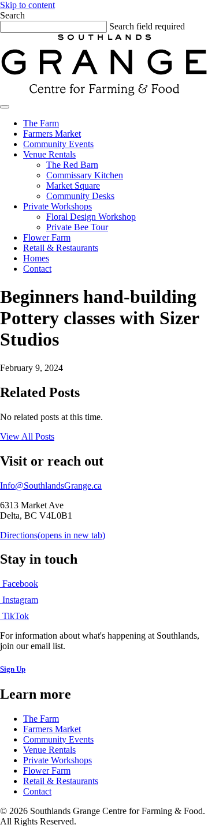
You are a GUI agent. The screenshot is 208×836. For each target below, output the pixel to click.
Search (12, 15)
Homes (36, 258)
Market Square (73, 185)
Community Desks (80, 196)
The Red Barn (72, 165)
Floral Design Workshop (91, 217)
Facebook (19, 583)
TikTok (14, 616)
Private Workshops (57, 206)
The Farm (41, 123)
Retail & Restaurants (60, 248)
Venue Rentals (49, 154)
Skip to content (27, 5)
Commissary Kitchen (84, 175)
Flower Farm (46, 237)
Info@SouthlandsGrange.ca (51, 485)
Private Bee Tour (77, 227)
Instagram (19, 600)
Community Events (58, 144)
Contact (37, 268)
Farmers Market (52, 133)
